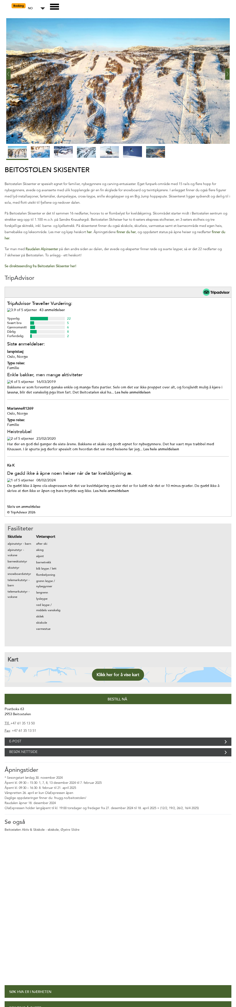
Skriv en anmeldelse (23, 506)
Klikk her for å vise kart (118, 674)
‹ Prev (8, 72)
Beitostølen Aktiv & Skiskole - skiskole (32, 840)
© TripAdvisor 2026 (21, 512)
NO (30, 8)
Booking (18, 5)
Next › (227, 72)
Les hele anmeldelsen (132, 392)
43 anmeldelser (52, 310)
